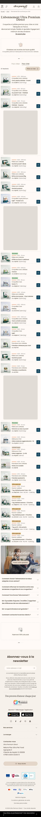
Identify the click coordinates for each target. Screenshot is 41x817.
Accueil (3, 11)
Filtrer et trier (31, 69)
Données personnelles (20, 803)
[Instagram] (11, 721)
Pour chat (25, 64)
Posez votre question (20, 562)
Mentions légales (20, 797)
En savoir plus (20, 34)
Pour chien (16, 64)
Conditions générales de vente (20, 800)
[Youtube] (30, 721)
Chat (8, 11)
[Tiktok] (20, 721)
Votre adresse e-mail (14, 668)
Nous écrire (22, 764)
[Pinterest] (25, 721)
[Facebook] (16, 721)
